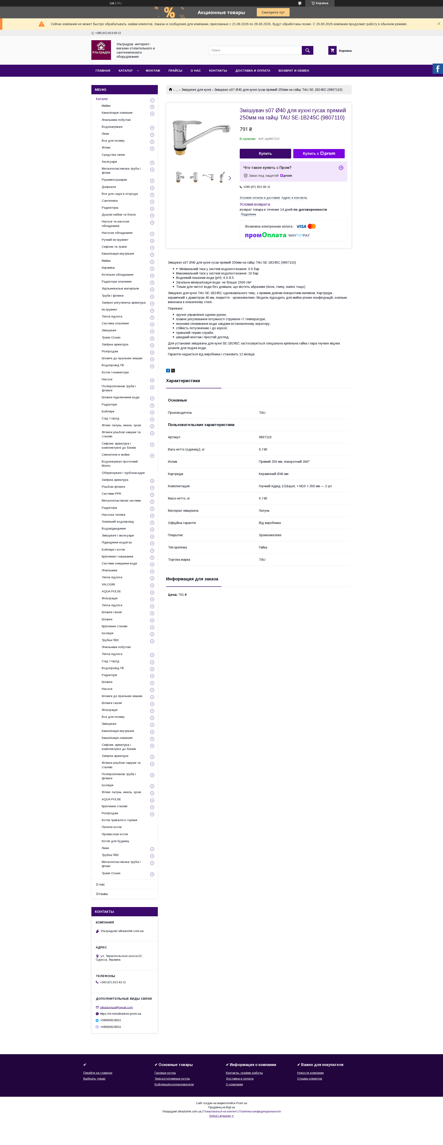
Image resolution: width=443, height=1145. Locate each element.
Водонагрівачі (112, 126)
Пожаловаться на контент (220, 1111)
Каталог (126, 70)
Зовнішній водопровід (118, 521)
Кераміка (108, 267)
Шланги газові (112, 612)
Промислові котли (115, 834)
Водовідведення (114, 528)
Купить (265, 153)
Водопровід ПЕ (113, 365)
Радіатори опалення (117, 281)
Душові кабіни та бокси (119, 214)
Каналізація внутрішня (118, 253)
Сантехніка (110, 200)
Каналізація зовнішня (117, 112)
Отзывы (102, 894)
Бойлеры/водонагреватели (174, 1084)
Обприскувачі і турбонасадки (123, 473)
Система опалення (115, 323)
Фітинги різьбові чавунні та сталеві (121, 434)
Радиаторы (110, 207)
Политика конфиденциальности (260, 1111)
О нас (196, 70)
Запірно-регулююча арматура (124, 302)
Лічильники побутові (116, 120)
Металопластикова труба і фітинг (121, 170)
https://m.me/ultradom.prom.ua (120, 1013)
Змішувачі (109, 330)
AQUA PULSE (111, 591)
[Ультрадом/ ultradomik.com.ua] (101, 59)
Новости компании (310, 1073)
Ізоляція (107, 633)
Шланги (107, 619)
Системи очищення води (119, 563)
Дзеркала (109, 187)
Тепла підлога (112, 316)
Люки (105, 133)
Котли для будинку (115, 841)
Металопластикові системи (121, 500)
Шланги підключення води (120, 397)
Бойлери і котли (113, 549)
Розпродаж (110, 351)
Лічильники (109, 570)
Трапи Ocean (111, 337)
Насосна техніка (113, 514)
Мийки (106, 105)
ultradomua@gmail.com (116, 1007)
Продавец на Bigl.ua (221, 1107)
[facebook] (168, 371)
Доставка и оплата (252, 70)
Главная (103, 70)
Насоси (107, 379)
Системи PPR (111, 493)
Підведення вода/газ (117, 542)
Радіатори (109, 404)
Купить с (311, 153)
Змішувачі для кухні (196, 89)
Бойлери (108, 411)
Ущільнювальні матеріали (120, 288)
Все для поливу (113, 140)
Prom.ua (241, 1103)
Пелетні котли (112, 827)
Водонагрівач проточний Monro (120, 463)
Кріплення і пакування (117, 556)
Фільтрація (109, 598)
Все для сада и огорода (120, 193)
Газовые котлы (165, 1073)
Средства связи (113, 154)
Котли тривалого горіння (119, 820)
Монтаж (153, 70)
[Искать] (307, 50)
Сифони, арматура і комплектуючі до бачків (119, 445)
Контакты (218, 70)
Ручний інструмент (115, 239)
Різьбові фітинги (113, 486)
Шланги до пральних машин (122, 358)
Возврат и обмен (293, 70)
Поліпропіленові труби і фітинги (119, 388)
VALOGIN (108, 584)
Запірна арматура (115, 344)
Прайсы (175, 70)
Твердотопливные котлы (172, 1078)
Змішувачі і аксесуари (118, 535)
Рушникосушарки (114, 179)
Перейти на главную (97, 1073)
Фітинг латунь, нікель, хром (121, 425)
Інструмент (109, 309)
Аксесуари (109, 161)
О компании (234, 1084)
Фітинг (106, 147)
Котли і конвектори (115, 372)
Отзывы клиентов (309, 1078)
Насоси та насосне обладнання (115, 223)
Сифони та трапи (114, 246)
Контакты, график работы (244, 1073)
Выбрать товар (94, 1078)
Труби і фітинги (112, 295)
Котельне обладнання (117, 274)
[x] (173, 371)
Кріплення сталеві (114, 626)
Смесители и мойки (115, 454)
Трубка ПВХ (110, 640)
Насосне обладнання (117, 232)
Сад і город (110, 418)
